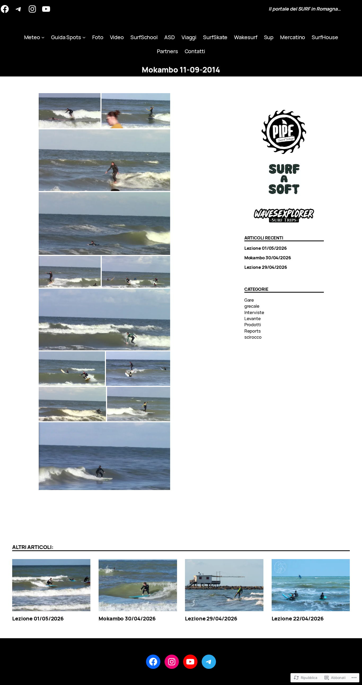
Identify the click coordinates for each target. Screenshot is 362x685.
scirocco (253, 337)
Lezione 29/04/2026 (265, 267)
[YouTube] (46, 9)
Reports (252, 331)
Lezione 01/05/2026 (265, 248)
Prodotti (252, 324)
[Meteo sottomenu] (43, 37)
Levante (252, 318)
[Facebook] (5, 9)
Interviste (254, 312)
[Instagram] (32, 9)
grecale (251, 306)
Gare (249, 300)
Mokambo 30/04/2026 (267, 257)
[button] (69, 111)
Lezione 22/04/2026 (298, 618)
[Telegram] (18, 9)
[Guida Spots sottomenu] (84, 37)
